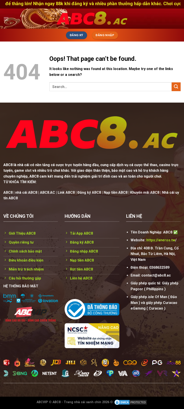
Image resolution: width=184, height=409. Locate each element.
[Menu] (6, 18)
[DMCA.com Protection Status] (130, 402)
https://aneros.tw (160, 240)
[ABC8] (92, 19)
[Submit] (176, 86)
